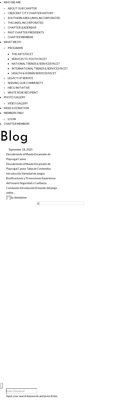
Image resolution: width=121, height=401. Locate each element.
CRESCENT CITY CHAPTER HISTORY (30, 13)
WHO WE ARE (12, 2)
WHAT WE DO (12, 42)
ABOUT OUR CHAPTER (22, 8)
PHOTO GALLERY (14, 97)
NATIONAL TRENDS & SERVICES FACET (36, 63)
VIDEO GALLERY (18, 103)
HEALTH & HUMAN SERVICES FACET (34, 73)
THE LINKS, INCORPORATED (25, 22)
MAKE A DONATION (16, 108)
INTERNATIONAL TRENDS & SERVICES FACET (40, 68)
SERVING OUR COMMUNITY (25, 83)
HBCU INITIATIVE (19, 87)
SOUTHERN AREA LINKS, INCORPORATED (34, 18)
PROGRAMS (15, 48)
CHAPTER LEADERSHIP (22, 27)
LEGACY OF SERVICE (20, 78)
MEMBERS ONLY (14, 113)
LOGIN (12, 119)
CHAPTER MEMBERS (20, 37)
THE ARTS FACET (22, 54)
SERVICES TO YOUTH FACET (29, 59)
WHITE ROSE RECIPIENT (23, 92)
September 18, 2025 (20, 149)
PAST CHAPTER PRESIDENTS (26, 32)
